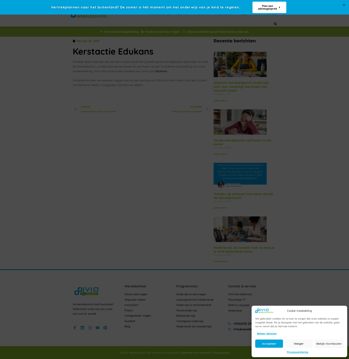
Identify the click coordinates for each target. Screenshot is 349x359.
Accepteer (269, 343)
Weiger (299, 343)
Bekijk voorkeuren (329, 343)
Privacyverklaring (297, 352)
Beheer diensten (267, 333)
